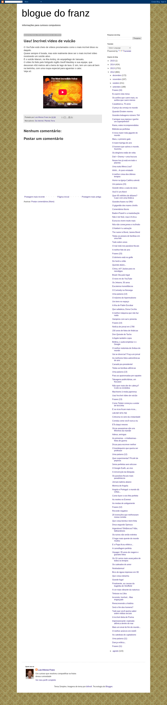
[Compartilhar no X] (67, 117)
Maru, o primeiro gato (121, 139)
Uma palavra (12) (119, 454)
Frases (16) (117, 90)
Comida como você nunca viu (125, 421)
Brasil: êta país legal (121, 275)
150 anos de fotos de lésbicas (125, 331)
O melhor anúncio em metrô (124, 631)
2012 (112, 72)
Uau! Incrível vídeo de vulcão (124, 395)
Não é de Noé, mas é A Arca (124, 217)
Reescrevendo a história (122, 603)
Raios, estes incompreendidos (125, 125)
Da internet (39, 121)
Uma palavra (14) (119, 294)
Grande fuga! (117, 580)
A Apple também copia (122, 338)
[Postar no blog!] (65, 117)
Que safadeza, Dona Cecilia (124, 309)
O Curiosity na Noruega (122, 290)
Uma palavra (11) (119, 639)
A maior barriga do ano (122, 143)
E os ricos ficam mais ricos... (124, 409)
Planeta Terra (50, 121)
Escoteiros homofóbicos (122, 286)
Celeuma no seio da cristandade (126, 417)
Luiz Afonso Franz (46, 670)
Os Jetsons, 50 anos (121, 282)
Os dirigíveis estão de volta (124, 153)
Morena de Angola (120, 486)
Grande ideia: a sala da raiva (124, 188)
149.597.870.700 (119, 413)
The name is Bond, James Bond (126, 232)
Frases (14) (117, 323)
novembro (117, 79)
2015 (112, 61)
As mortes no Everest (121, 499)
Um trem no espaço (120, 302)
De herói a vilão (119, 261)
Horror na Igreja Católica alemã (125, 180)
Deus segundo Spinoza (122, 525)
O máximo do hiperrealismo (124, 298)
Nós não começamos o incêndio (126, 224)
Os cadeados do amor (121, 564)
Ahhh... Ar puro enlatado (122, 170)
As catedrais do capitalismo (124, 635)
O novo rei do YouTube (122, 279)
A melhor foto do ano (121, 250)
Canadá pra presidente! (122, 364)
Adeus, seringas (119, 434)
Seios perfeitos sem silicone (124, 464)
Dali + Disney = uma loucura (124, 157)
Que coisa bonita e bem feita (124, 521)
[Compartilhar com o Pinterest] (72, 117)
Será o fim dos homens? (122, 607)
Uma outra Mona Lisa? (122, 167)
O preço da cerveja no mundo (125, 108)
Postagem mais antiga (91, 197)
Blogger (109, 686)
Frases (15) (117, 254)
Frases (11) (117, 646)
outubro (116, 83)
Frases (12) (117, 507)
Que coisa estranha (120, 576)
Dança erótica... (119, 642)
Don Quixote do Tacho (122, 334)
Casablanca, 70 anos (121, 104)
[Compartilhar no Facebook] (69, 117)
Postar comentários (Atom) (42, 202)
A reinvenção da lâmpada (123, 472)
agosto (116, 651)
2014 (112, 64)
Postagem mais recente (34, 197)
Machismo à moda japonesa (124, 392)
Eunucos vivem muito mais (123, 221)
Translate (127, 51)
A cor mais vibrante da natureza (125, 590)
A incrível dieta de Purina (123, 617)
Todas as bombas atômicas (124, 368)
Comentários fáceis (120, 209)
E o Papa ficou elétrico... (122, 545)
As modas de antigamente (123, 503)
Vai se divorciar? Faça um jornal (126, 354)
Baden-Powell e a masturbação (125, 213)
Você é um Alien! (119, 192)
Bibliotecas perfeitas (121, 129)
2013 (112, 68)
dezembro (117, 75)
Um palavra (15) (119, 184)
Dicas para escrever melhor (124, 444)
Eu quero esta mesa (121, 94)
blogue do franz (56, 13)
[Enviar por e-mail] (62, 117)
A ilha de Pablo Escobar (122, 305)
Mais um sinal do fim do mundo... (126, 627)
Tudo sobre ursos (119, 242)
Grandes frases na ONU (122, 202)
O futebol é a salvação (122, 228)
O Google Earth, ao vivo (122, 468)
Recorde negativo (120, 511)
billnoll (89, 686)
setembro (117, 87)
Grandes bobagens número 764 (126, 115)
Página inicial (63, 197)
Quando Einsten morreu (122, 111)
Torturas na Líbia (119, 593)
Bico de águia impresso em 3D (125, 572)
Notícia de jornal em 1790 (123, 327)
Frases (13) (117, 399)
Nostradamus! (118, 568)
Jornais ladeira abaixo (121, 482)
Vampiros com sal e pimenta (124, 319)
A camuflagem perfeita (122, 548)
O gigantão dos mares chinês (125, 205)
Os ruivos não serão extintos (124, 535)
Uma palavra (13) (119, 372)
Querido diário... (119, 265)
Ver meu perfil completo (45, 680)
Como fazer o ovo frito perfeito (125, 496)
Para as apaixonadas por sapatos (126, 376)
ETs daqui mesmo (120, 425)
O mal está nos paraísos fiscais (125, 246)
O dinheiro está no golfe (122, 257)
